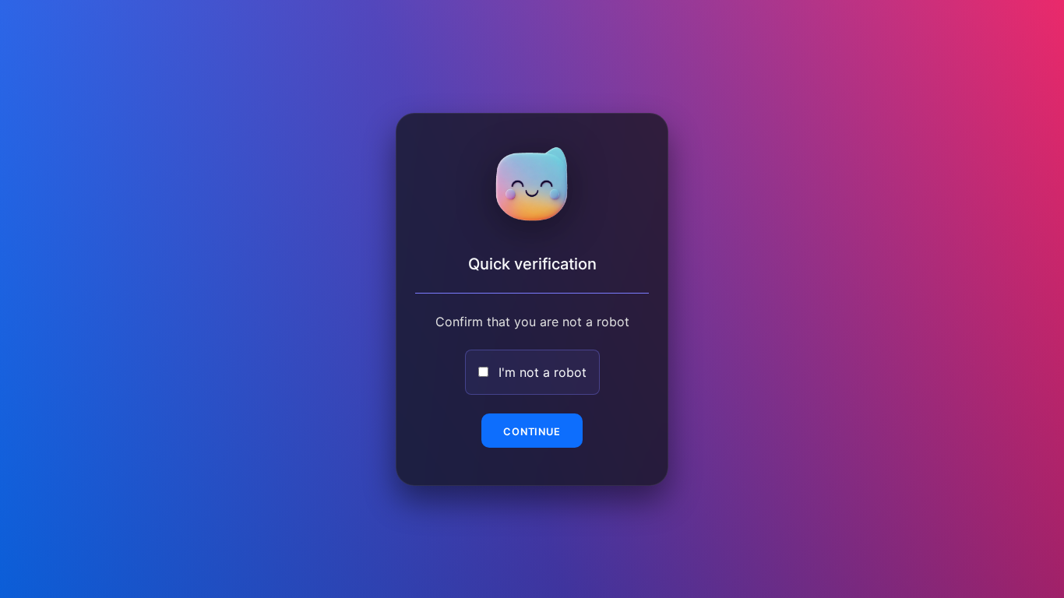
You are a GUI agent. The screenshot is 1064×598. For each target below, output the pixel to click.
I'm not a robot (543, 372)
